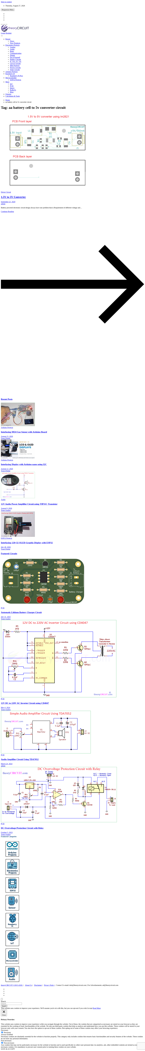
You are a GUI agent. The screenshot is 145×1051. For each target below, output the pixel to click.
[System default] (6, 24)
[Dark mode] (4, 24)
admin (3, 204)
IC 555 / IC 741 (15, 61)
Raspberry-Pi (10, 74)
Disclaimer (38, 985)
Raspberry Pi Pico (16, 76)
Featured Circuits (9, 553)
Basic (12, 51)
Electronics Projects (12, 45)
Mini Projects (14, 66)
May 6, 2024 (5, 708)
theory (12, 88)
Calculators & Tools (12, 96)
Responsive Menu (8, 10)
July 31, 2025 (6, 617)
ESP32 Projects (15, 80)
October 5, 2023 (7, 832)
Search (3, 1001)
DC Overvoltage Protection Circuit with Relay (22, 828)
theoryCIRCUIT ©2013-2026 (12, 985)
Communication (15, 53)
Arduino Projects (11, 72)
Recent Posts (6, 399)
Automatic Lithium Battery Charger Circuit (21, 612)
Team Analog (6, 510)
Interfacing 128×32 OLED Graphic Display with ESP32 (27, 542)
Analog (12, 47)
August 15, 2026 (7, 436)
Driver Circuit (6, 192)
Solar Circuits (15, 70)
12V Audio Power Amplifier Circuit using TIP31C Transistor (29, 504)
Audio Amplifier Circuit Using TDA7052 (20, 759)
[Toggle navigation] (2, 35)
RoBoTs (13, 90)
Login (3, 33)
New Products (15, 43)
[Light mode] (2, 24)
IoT (11, 84)
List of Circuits (15, 63)
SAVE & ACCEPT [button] (8, 1049)
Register (9, 33)
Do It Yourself (15, 57)
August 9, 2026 (6, 508)
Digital (12, 55)
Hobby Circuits (15, 59)
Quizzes (8, 94)
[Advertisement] (69, 378)
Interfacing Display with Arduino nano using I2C (24, 464)
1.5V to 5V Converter (13, 196)
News (12, 41)
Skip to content (6, 2)
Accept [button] (89, 1008)
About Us (28, 985)
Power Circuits (15, 68)
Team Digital (5, 438)
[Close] (2, 999)
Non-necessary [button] (6, 1041)
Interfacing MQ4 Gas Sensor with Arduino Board (24, 432)
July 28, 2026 (6, 547)
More (7, 82)
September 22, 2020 (8, 202)
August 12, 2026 (7, 469)
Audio (12, 49)
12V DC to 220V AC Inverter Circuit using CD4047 (25, 703)
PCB (11, 86)
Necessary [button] (4, 1030)
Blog (11, 92)
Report (7, 39)
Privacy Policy (49, 985)
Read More (97, 1008)
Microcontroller (11, 78)
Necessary (7, 1032)
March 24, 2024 (6, 764)
